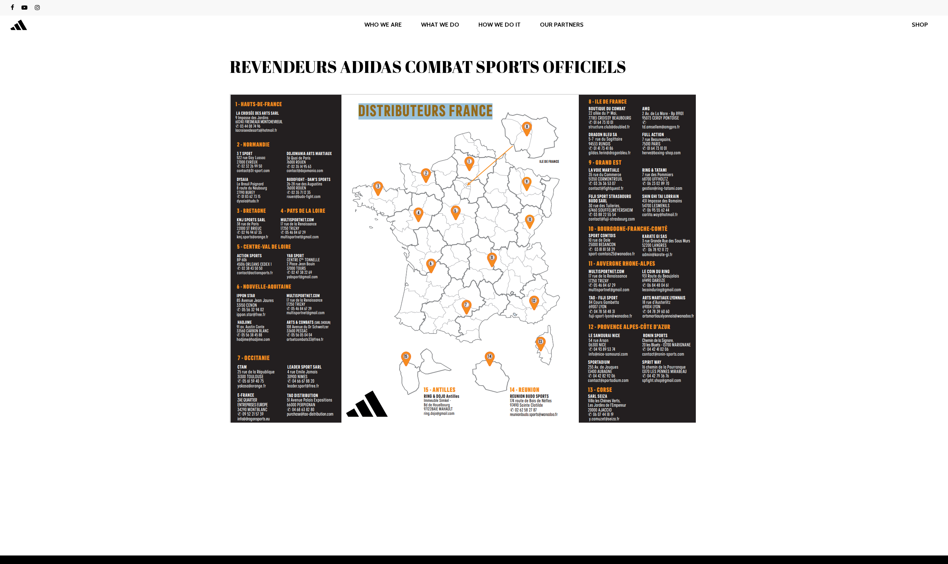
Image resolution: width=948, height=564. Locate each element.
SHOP (920, 25)
